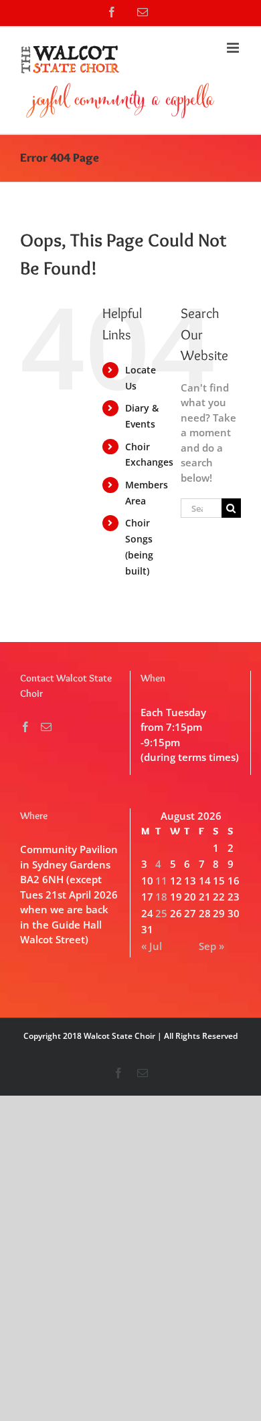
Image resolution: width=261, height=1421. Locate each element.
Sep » (211, 946)
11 (161, 880)
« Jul (151, 946)
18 (161, 896)
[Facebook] (25, 727)
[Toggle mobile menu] (234, 48)
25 (161, 913)
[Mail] (46, 727)
